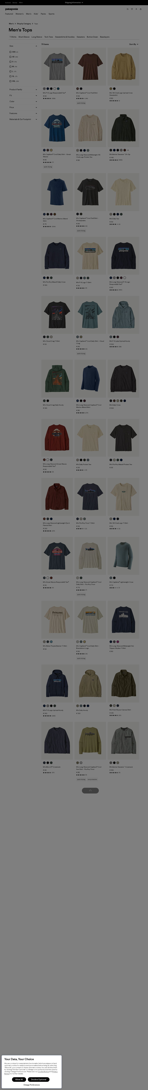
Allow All (19, 1079)
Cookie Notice (43, 1072)
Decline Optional (38, 1079)
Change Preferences (32, 1085)
